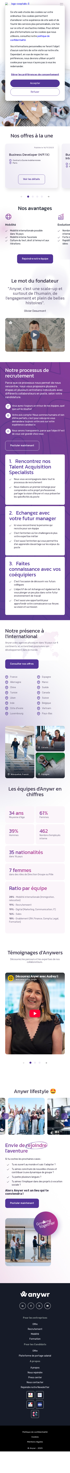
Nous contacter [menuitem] (35, 1382)
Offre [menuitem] (35, 1324)
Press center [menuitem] (35, 1377)
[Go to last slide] (5, 1116)
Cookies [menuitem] (35, 1437)
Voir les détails (31, 179)
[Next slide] (50, 197)
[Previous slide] (20, 197)
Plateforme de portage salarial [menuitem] (35, 1355)
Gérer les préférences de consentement (35, 74)
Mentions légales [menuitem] (35, 1442)
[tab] (28, 197)
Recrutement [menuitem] (35, 1329)
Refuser (35, 92)
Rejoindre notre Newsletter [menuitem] (35, 1387)
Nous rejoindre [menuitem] (35, 1372)
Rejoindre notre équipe (35, 258)
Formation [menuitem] (35, 1339)
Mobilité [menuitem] (35, 1334)
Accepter (35, 83)
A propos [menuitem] (35, 1367)
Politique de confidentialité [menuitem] (35, 1432)
